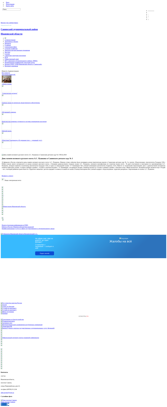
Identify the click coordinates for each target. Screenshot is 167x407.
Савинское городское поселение (15, 55)
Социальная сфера (11, 47)
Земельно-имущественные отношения (17, 50)
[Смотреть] (2, 201)
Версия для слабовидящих (9, 23)
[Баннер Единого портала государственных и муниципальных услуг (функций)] (28, 328)
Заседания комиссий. (9, 74)
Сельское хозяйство (11, 48)
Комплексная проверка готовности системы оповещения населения (24, 121)
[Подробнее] (2, 191)
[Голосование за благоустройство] (12, 319)
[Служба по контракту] (9, 308)
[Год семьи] (11, 303)
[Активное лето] (6, 323)
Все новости (6, 73)
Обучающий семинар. (9, 112)
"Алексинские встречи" (9, 93)
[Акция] (4, 305)
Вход (7, 2)
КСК (6, 57)
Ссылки (7, 54)
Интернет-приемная (11, 66)
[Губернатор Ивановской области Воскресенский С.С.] (19, 234)
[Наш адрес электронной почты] (3, 180)
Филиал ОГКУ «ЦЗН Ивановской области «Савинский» (23, 64)
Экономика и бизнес (11, 41)
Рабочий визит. (7, 131)
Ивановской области (11, 34)
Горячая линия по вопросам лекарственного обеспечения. (21, 103)
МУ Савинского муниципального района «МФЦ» (21, 61)
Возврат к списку (7, 176)
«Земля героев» (7, 84)
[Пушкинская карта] (8, 321)
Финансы (8, 43)
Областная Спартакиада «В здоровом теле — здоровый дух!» (22, 140)
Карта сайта (10, 6)
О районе (8, 45)
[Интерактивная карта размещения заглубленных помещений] (21, 325)
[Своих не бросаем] (7, 306)
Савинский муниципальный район (19, 29)
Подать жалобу (44, 253)
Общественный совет (12, 59)
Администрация (10, 40)
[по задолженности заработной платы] (1, 343)
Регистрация (10, 4)
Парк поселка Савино (8, 402)
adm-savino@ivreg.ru (7, 392)
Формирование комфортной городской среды (20, 62)
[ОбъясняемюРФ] (6, 326)
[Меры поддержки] (7, 312)
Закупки (7, 52)
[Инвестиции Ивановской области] (14, 206)
